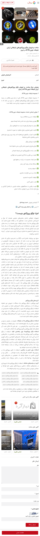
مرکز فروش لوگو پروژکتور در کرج (10, 376)
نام (37, 486)
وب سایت (36, 501)
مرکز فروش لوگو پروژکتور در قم (30, 382)
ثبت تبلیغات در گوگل (7, 3)
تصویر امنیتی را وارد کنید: (32, 516)
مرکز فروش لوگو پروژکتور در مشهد (10, 379)
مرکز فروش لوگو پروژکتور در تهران (30, 376)
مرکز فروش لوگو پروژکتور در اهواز (30, 379)
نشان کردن (28, 60)
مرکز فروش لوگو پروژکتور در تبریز (28, 373)
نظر (38, 465)
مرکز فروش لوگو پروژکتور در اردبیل (10, 373)
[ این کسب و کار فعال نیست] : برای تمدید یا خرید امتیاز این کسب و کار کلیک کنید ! (20, 67)
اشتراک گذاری (10, 60)
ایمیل (37, 494)
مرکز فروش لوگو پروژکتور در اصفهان (29, 385)
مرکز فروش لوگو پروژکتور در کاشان (10, 382)
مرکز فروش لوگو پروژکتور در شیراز (11, 385)
